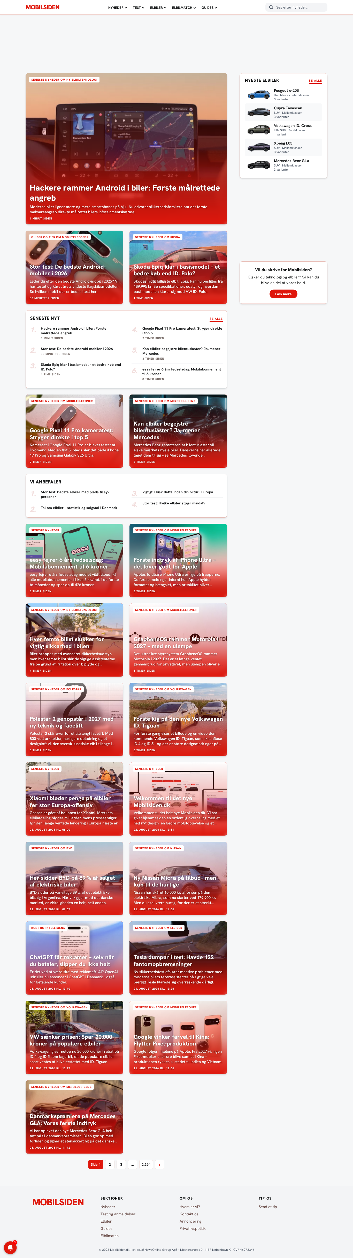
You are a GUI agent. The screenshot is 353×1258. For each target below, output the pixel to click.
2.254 (146, 1164)
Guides (207, 7)
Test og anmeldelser (118, 1214)
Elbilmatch (182, 7)
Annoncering (190, 1221)
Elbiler (156, 7)
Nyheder (116, 7)
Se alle (216, 319)
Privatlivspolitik (193, 1228)
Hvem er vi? (190, 1206)
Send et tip (268, 1206)
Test (137, 7)
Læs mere (283, 294)
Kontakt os (189, 1214)
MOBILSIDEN (42, 7)
